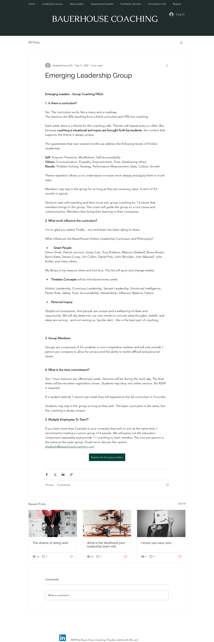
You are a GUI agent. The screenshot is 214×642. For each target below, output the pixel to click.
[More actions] (167, 65)
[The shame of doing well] (53, 523)
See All (182, 503)
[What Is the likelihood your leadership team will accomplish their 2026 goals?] (107, 523)
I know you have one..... (157, 543)
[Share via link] (71, 474)
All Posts (34, 42)
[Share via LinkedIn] (63, 474)
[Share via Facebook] (46, 474)
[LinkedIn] (62, 637)
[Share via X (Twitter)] (55, 474)
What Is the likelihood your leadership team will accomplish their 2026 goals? (106, 544)
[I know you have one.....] (161, 523)
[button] (181, 42)
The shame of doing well (50, 543)
